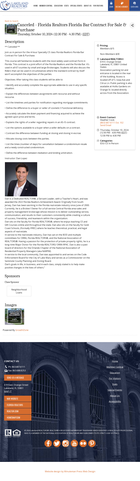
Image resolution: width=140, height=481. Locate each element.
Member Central (45, 5)
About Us (87, 5)
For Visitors (98, 5)
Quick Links (134, 6)
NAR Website (15, 398)
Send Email (105, 125)
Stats (66, 5)
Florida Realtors (15, 405)
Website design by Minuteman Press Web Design (70, 471)
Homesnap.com (15, 417)
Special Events (76, 5)
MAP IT (8, 391)
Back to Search (11, 21)
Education (58, 5)
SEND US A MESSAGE (15, 377)
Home (35, 5)
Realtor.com (15, 411)
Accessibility (115, 401)
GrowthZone (21, 330)
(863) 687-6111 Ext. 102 (111, 122)
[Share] (132, 25)
